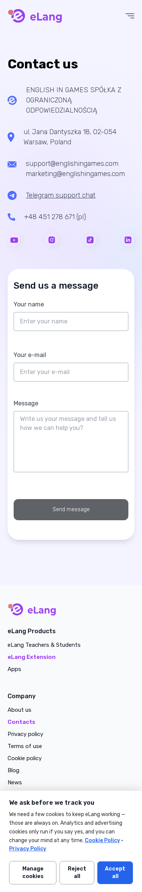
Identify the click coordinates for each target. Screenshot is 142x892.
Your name (29, 304)
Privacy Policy (27, 849)
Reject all (77, 873)
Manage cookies (33, 873)
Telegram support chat (60, 195)
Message (26, 403)
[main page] (71, 609)
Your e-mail (30, 355)
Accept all (115, 873)
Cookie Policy (102, 840)
